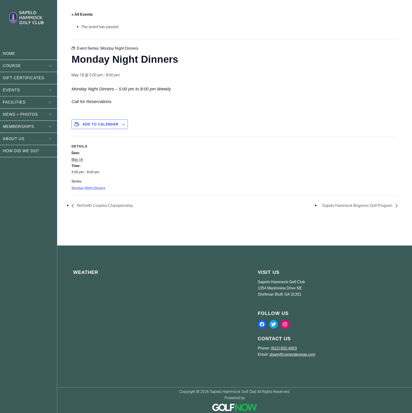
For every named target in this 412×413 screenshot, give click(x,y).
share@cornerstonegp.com (292, 354)
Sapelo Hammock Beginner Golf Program (357, 206)
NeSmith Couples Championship (104, 206)
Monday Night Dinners (88, 188)
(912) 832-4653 (284, 348)
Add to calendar (100, 124)
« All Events (82, 14)
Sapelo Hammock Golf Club (28, 24)
